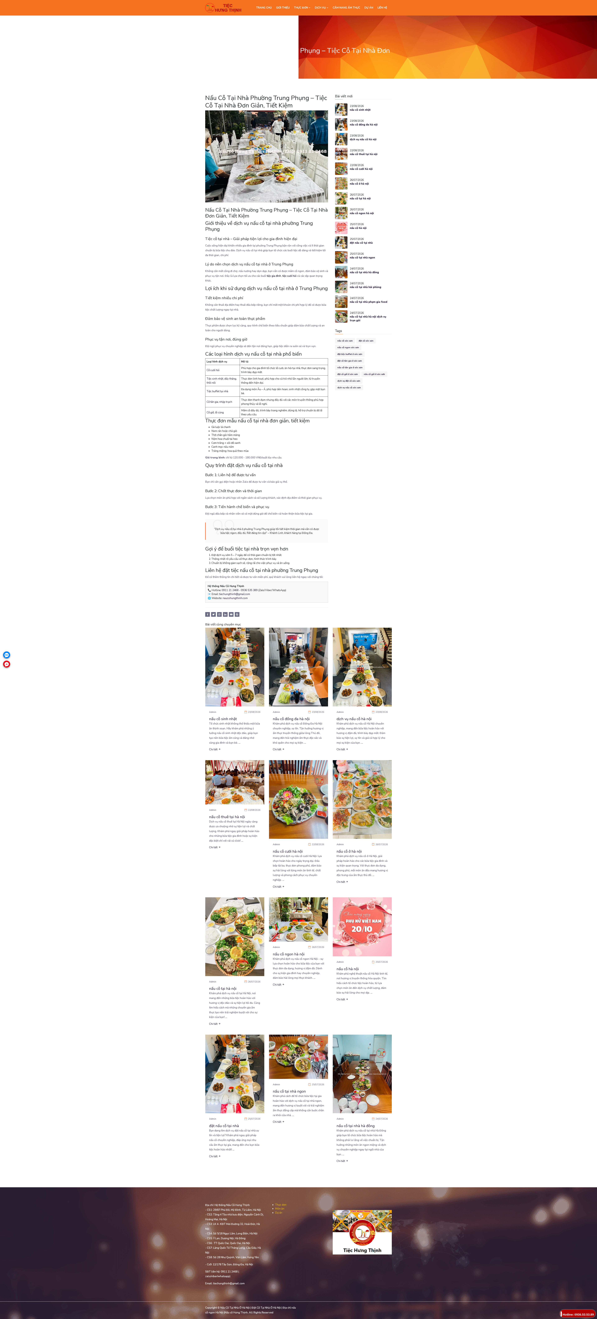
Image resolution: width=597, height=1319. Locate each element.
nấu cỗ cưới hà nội (361, 169)
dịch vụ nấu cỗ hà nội (363, 139)
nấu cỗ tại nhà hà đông (364, 272)
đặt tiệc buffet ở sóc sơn (349, 354)
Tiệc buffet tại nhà (217, 391)
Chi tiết (213, 749)
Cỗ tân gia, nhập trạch (219, 402)
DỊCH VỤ (321, 7)
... (239, 743)
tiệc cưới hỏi (289, 276)
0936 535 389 (249, 590)
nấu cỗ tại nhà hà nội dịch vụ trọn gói (368, 318)
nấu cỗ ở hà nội (359, 184)
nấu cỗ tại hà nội (360, 198)
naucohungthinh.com (235, 598)
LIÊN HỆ (382, 7)
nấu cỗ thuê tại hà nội (363, 154)
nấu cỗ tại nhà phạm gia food (368, 302)
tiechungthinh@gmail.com (234, 594)
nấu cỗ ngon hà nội (362, 213)
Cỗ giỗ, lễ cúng (215, 412)
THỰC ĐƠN (301, 7)
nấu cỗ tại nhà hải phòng (365, 287)
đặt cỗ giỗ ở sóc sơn (347, 374)
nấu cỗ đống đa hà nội (364, 124)
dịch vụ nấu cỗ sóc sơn (349, 387)
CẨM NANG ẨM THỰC (346, 7)
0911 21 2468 (230, 590)
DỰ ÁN (368, 7)
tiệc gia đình (274, 276)
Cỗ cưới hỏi (213, 370)
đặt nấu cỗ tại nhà (361, 243)
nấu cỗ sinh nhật (360, 110)
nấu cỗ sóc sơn (345, 340)
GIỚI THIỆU (283, 7)
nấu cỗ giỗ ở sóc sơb (374, 374)
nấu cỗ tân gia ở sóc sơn (350, 367)
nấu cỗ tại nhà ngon (362, 257)
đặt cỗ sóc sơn (366, 340)
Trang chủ (264, 7)
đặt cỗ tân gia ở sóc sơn (349, 360)
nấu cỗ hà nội (358, 228)
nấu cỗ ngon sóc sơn (348, 347)
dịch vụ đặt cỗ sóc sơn (348, 380)
